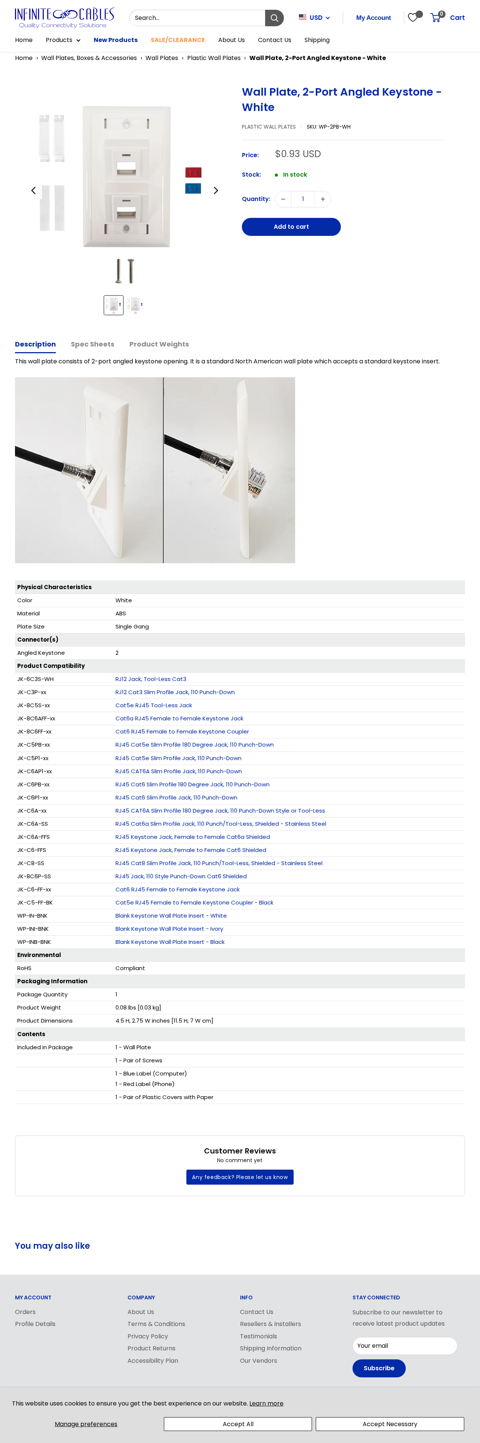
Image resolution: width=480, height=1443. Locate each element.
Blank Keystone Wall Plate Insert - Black (170, 942)
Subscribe (379, 1368)
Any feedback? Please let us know (240, 1177)
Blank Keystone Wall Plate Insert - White (171, 916)
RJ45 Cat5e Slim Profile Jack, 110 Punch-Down (179, 758)
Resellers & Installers (270, 1324)
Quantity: (256, 199)
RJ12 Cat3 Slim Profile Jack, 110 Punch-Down (175, 692)
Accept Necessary (390, 1424)
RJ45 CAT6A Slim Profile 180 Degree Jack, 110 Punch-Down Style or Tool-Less (220, 810)
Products (59, 40)
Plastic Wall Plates (214, 58)
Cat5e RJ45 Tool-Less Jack (154, 705)
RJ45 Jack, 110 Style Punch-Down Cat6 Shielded (181, 876)
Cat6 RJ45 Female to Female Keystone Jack (178, 889)
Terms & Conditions (156, 1324)
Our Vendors (258, 1360)
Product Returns (152, 1348)
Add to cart (291, 226)
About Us (231, 40)
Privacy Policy (148, 1336)
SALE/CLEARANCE (178, 40)
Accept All (238, 1424)
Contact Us (274, 40)
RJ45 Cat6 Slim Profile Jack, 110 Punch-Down (176, 797)
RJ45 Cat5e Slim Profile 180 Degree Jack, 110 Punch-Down (195, 744)
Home (24, 40)
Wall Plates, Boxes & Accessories (89, 58)
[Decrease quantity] (283, 199)
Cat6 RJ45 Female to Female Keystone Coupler (182, 731)
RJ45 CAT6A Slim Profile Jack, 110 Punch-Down (179, 771)
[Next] (216, 190)
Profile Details (35, 1324)
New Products (116, 40)
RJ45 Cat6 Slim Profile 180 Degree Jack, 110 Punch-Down (193, 784)
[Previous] (33, 190)
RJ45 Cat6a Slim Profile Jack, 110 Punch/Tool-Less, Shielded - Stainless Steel (221, 824)
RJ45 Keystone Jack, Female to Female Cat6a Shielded (193, 837)
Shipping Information (271, 1348)
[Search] (274, 18)
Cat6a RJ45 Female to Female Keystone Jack (179, 718)
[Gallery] (124, 203)
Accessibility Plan (153, 1360)
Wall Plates (162, 58)
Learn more (266, 1403)
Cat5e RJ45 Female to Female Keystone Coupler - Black (194, 902)
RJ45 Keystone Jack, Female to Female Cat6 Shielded (191, 850)
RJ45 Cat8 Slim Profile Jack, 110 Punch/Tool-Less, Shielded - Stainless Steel (219, 863)
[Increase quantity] (323, 199)
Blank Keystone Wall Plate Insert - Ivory (169, 929)
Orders (25, 1312)
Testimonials (258, 1336)
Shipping (317, 40)
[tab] (35, 344)
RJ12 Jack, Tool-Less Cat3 (151, 679)
